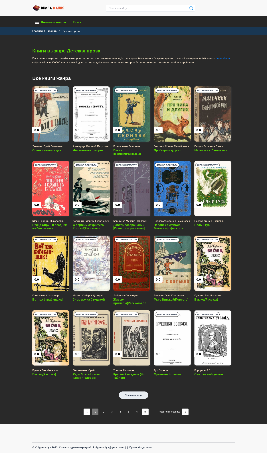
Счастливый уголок (208, 374)
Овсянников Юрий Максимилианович (84, 370)
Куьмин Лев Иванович (45, 370)
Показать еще (133, 395)
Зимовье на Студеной (89, 299)
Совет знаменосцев (46, 150)
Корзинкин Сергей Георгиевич (91, 220)
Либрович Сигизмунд (125, 295)
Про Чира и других (167, 150)
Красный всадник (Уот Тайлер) (129, 376)
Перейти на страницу (169, 412)
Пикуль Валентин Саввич (209, 146)
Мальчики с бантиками (210, 150)
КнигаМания (223, 58)
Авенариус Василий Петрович (90, 146)
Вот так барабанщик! (47, 299)
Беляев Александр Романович (172, 220)
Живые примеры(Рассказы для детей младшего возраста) (130, 301)
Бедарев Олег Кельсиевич (169, 295)
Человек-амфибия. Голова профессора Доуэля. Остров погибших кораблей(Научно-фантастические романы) (168, 226)
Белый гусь (202, 224)
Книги (77, 22)
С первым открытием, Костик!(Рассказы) (89, 226)
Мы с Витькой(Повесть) (171, 299)
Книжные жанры (53, 22)
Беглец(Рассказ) (206, 299)
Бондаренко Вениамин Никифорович (127, 146)
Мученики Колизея (167, 374)
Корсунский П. (202, 370)
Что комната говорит (88, 150)
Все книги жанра (51, 78)
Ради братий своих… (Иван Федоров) (88, 376)
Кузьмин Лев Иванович (207, 295)
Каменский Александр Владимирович (45, 295)
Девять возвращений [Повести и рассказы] (129, 226)
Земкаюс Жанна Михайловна (171, 146)
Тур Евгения (161, 370)
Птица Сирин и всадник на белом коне (49, 226)
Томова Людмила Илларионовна (123, 370)
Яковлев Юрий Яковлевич (47, 146)
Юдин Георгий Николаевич (48, 220)
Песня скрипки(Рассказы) (127, 152)
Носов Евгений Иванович (209, 220)
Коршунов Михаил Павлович (130, 220)
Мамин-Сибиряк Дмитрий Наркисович (88, 295)
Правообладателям (141, 447)
